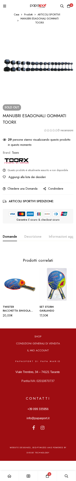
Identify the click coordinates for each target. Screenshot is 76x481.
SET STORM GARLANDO (46, 308)
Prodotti (28, 14)
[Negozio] (28, 476)
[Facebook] (33, 427)
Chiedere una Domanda (22, 188)
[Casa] (9, 476)
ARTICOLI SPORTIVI (49, 14)
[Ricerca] (62, 6)
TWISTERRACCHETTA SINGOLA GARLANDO (17, 310)
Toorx (15, 153)
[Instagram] (42, 427)
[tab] (10, 237)
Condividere (55, 188)
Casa (16, 14)
